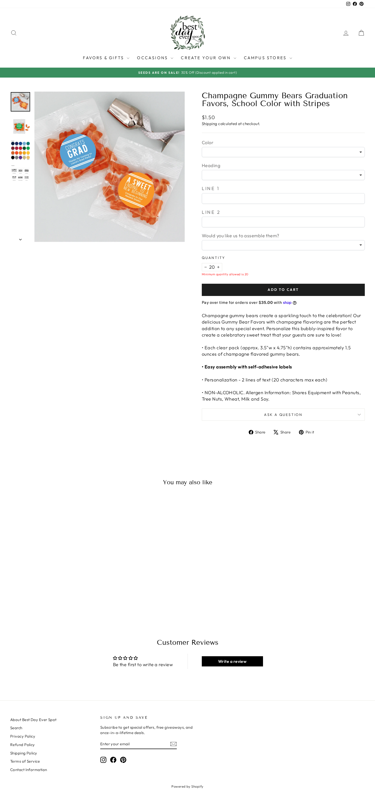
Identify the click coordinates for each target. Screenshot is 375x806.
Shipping (209, 123)
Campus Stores (266, 57)
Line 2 (211, 212)
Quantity (213, 257)
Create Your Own (206, 57)
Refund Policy (22, 744)
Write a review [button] (232, 661)
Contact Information (28, 769)
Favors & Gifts (104, 57)
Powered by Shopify (187, 786)
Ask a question (283, 414)
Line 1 (211, 188)
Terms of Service (25, 761)
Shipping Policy (23, 753)
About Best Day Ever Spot (33, 719)
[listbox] (283, 152)
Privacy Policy (22, 736)
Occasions (153, 57)
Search (16, 727)
